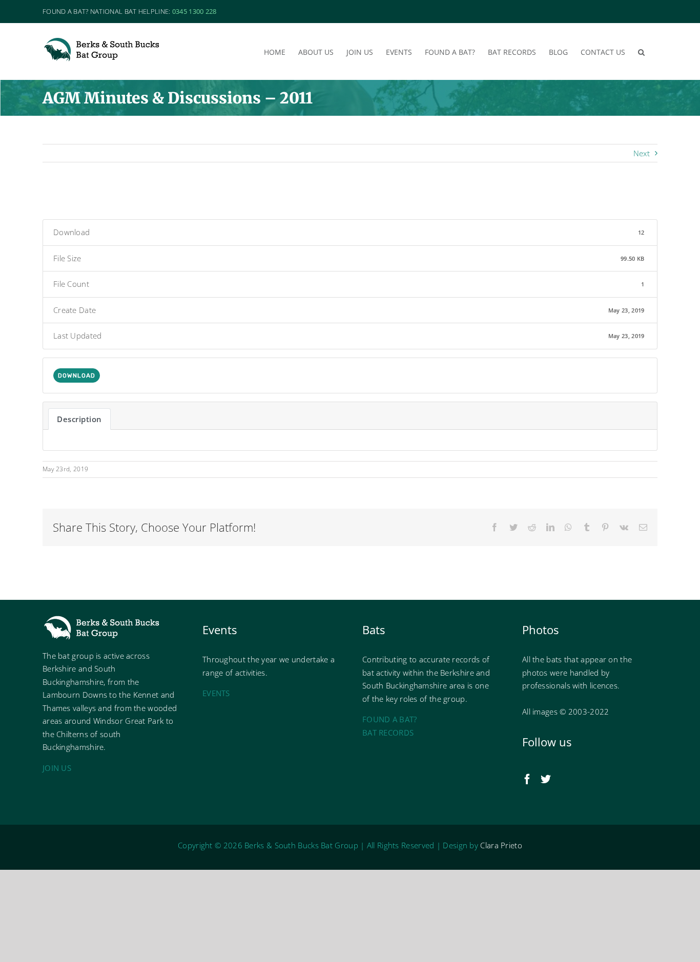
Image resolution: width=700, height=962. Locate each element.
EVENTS (216, 693)
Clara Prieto (501, 845)
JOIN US (57, 768)
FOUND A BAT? (389, 719)
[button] (641, 51)
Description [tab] (79, 419)
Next (641, 153)
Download (76, 375)
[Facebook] (527, 779)
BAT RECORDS (388, 732)
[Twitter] (546, 779)
